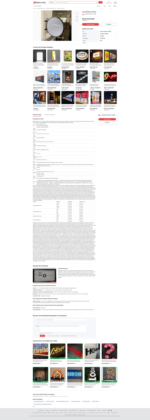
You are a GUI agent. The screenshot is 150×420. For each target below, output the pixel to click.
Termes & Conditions (116, 415)
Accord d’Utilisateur (54, 410)
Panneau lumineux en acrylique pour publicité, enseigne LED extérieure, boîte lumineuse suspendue (81, 64)
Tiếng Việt (108, 412)
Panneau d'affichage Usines (39, 401)
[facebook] (108, 410)
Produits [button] (51, 2)
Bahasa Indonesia (114, 412)
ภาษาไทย (100, 412)
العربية (88, 412)
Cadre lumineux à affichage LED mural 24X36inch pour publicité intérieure (95, 106)
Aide (105, 6)
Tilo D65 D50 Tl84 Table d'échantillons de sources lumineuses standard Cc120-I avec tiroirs (96, 85)
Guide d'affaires (104, 410)
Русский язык (79, 412)
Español (61, 412)
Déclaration (47, 410)
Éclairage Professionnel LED (51, 8)
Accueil (34, 8)
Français (57, 412)
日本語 (53, 412)
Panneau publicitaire (86, 401)
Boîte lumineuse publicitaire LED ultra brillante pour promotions (53, 64)
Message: (37, 326)
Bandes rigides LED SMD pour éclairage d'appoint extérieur (81, 85)
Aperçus (99, 410)
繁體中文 (49, 412)
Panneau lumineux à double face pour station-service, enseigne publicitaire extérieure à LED (81, 106)
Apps (109, 6)
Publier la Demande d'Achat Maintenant (69, 335)
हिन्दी (96, 412)
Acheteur (98, 6)
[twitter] (111, 410)
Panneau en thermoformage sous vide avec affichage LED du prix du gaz (53, 85)
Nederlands (92, 412)
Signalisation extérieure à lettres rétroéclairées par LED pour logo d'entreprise (56, 361)
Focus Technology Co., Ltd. (74, 414)
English (40, 412)
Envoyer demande (90, 24)
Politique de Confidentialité (62, 410)
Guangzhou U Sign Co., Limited (90, 13)
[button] (97, 2)
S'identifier (115, 3)
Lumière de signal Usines (75, 401)
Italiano (74, 412)
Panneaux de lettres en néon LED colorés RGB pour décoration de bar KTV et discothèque (110, 85)
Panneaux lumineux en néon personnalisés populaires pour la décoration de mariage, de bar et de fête (75, 385)
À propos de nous (41, 410)
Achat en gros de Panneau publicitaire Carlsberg (42, 404)
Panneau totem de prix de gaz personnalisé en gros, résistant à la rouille (110, 106)
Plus (34, 406)
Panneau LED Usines (50, 401)
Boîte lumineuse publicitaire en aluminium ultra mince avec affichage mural (109, 64)
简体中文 (44, 412)
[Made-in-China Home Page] (39, 2)
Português (70, 412)
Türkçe (104, 412)
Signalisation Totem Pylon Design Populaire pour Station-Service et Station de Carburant (67, 106)
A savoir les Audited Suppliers (91, 410)
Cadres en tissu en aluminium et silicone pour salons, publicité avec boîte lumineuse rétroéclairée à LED (39, 85)
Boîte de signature (95, 401)
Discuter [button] (109, 24)
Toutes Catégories (37, 6)
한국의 (84, 412)
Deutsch (65, 412)
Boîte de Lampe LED (61, 8)
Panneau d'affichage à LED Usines (62, 401)
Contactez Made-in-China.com (73, 410)
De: (38, 319)
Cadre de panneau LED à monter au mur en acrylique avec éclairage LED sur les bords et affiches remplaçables (67, 64)
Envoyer (42, 335)
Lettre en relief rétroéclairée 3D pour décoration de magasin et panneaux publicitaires (73, 361)
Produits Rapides (82, 410)
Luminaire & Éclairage (41, 8)
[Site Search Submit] (101, 2)
